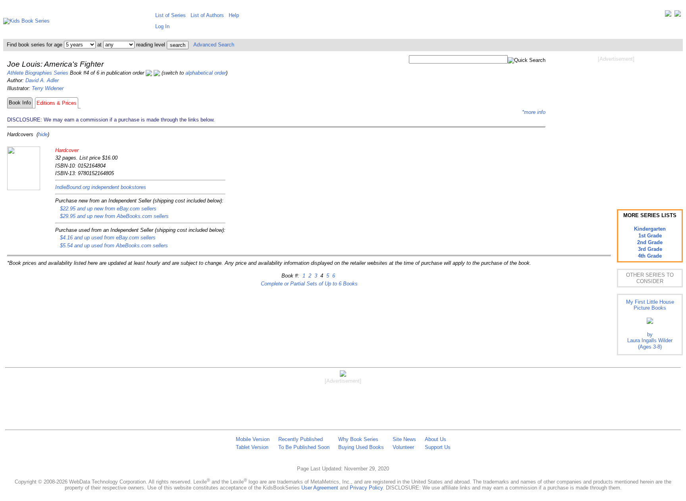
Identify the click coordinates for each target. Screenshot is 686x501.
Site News (404, 439)
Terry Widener (48, 88)
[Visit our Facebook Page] (677, 15)
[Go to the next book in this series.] (157, 73)
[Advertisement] (616, 126)
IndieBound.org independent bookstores (100, 187)
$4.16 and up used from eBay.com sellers (108, 238)
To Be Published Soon (304, 447)
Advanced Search (213, 45)
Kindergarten (650, 229)
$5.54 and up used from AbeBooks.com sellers (114, 246)
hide (43, 134)
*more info (533, 112)
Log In (162, 26)
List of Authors (207, 15)
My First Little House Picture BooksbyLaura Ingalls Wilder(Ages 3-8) (650, 324)
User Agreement (319, 488)
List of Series (170, 15)
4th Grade (650, 256)
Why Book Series (358, 439)
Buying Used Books (361, 447)
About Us (435, 439)
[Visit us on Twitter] (668, 15)
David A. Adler (42, 80)
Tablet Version (252, 447)
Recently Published (300, 439)
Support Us (438, 447)
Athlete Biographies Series (37, 73)
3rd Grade (650, 249)
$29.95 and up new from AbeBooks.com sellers (114, 216)
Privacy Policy (366, 488)
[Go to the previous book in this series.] (149, 73)
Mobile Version (253, 439)
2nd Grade (650, 242)
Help (234, 15)
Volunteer (403, 447)
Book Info (20, 103)
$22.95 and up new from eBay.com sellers (108, 209)
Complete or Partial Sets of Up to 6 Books (309, 284)
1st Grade (650, 236)
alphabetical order (205, 73)
